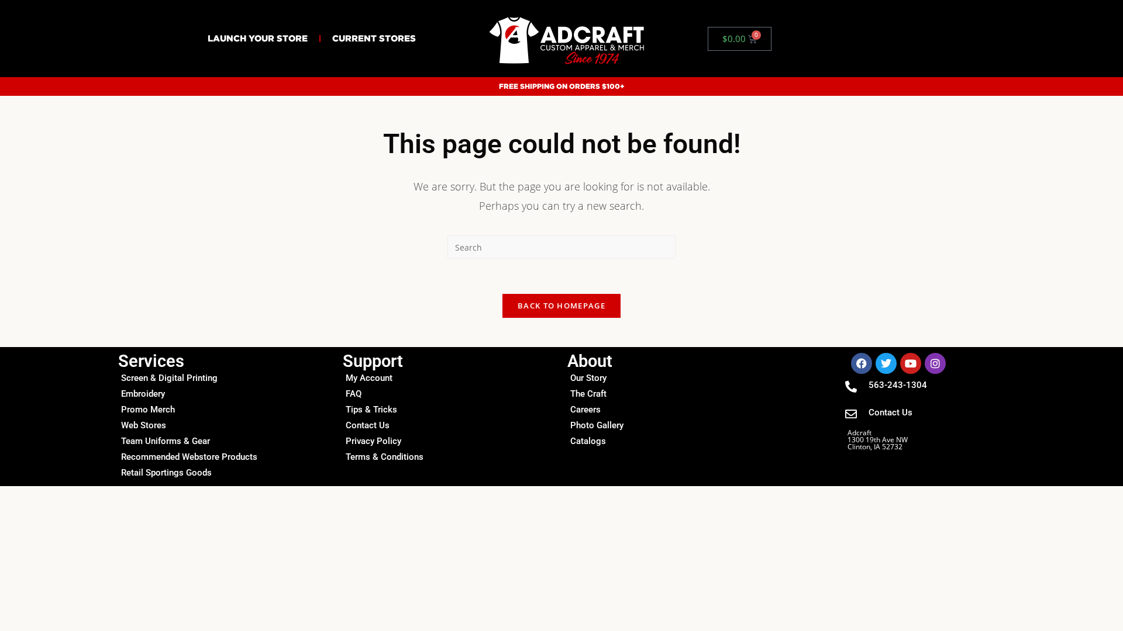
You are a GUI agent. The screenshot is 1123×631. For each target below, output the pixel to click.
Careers (585, 409)
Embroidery (143, 394)
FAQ (353, 394)
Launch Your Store (258, 38)
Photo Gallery (596, 425)
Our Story (588, 378)
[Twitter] (886, 363)
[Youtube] (910, 363)
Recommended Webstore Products (189, 457)
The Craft (588, 394)
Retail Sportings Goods (166, 472)
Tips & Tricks (371, 409)
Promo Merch (148, 409)
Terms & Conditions (384, 457)
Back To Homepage (561, 305)
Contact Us (368, 425)
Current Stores (374, 38)
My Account (369, 378)
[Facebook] (861, 363)
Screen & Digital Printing (169, 378)
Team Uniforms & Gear (165, 441)
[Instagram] (935, 363)
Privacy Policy (373, 441)
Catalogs (588, 441)
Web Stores (143, 425)
